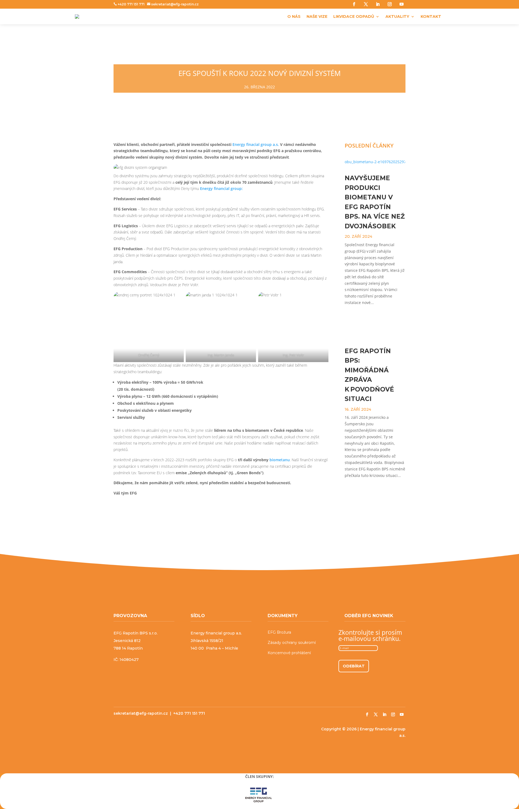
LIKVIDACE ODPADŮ (353, 16)
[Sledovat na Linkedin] (378, 4)
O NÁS (294, 16)
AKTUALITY (397, 16)
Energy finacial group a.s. (256, 144)
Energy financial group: (221, 188)
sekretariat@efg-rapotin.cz (173, 4)
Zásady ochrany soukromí (292, 642)
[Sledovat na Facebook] (354, 4)
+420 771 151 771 (129, 4)
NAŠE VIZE (317, 16)
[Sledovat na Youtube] (401, 4)
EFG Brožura (279, 632)
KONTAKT (431, 16)
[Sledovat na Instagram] (389, 4)
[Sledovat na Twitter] (366, 4)
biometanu (280, 459)
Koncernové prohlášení (289, 652)
